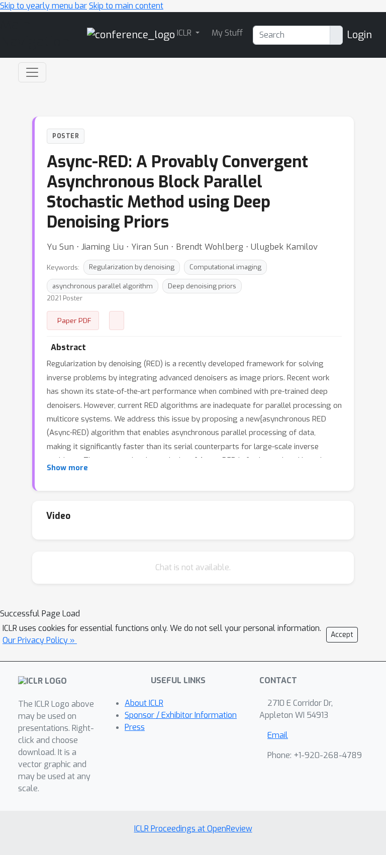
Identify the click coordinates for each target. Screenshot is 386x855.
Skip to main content (126, 6)
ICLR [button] (185, 33)
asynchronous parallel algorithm (102, 286)
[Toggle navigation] (32, 72)
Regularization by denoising (131, 267)
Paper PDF (74, 320)
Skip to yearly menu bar (43, 6)
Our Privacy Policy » (40, 640)
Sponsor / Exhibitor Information (181, 715)
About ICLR (144, 703)
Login (359, 35)
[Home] (131, 34)
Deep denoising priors (202, 286)
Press (135, 727)
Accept (342, 634)
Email (277, 735)
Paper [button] (116, 320)
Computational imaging (225, 267)
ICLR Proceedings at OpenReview (193, 828)
